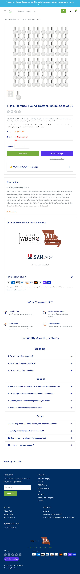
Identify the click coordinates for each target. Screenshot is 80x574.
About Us (41, 494)
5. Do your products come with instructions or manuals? (31, 393)
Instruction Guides (44, 488)
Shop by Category (44, 479)
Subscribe (10, 493)
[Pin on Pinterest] (12, 111)
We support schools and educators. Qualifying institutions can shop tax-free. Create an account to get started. (40, 3)
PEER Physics (42, 485)
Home (5, 19)
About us (46, 511)
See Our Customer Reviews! (52, 514)
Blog (39, 491)
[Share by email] (19, 111)
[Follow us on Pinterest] (12, 554)
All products (12, 19)
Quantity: (10, 146)
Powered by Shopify (10, 568)
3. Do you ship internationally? (21, 370)
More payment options (57, 159)
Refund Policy (8, 514)
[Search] (63, 11)
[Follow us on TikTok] (20, 554)
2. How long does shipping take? (22, 363)
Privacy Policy (8, 511)
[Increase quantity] (27, 146)
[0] (74, 11)
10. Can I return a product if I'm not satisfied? (27, 438)
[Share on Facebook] (8, 111)
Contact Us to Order (10, 528)
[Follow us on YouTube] (16, 554)
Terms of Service (9, 517)
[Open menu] (5, 11)
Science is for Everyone (45, 497)
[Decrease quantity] (17, 146)
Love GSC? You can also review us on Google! (58, 517)
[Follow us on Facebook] (5, 554)
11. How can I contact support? (21, 445)
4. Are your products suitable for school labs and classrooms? (34, 386)
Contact (40, 501)
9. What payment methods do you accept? (26, 431)
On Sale (40, 482)
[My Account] (71, 11)
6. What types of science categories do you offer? (29, 400)
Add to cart (23, 153)
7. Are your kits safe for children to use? (25, 408)
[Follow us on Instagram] (9, 554)
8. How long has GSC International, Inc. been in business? (32, 423)
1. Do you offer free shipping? (20, 356)
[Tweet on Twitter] (15, 111)
